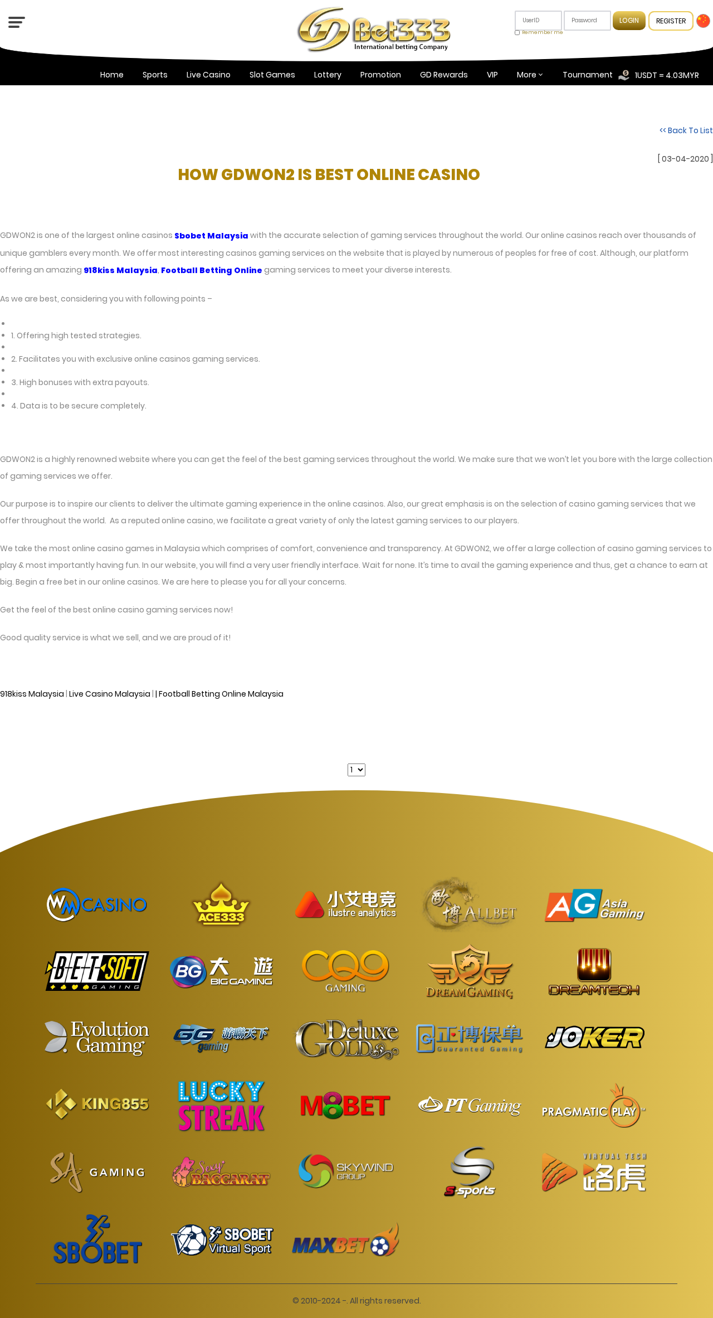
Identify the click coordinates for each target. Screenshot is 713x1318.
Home (112, 74)
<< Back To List (686, 130)
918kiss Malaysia (32, 693)
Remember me (542, 32)
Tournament (588, 74)
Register (671, 21)
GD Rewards (444, 74)
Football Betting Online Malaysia (221, 693)
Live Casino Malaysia (109, 693)
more (526, 74)
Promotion (380, 74)
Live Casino (209, 74)
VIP (492, 74)
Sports (155, 74)
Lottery (327, 74)
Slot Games (272, 74)
